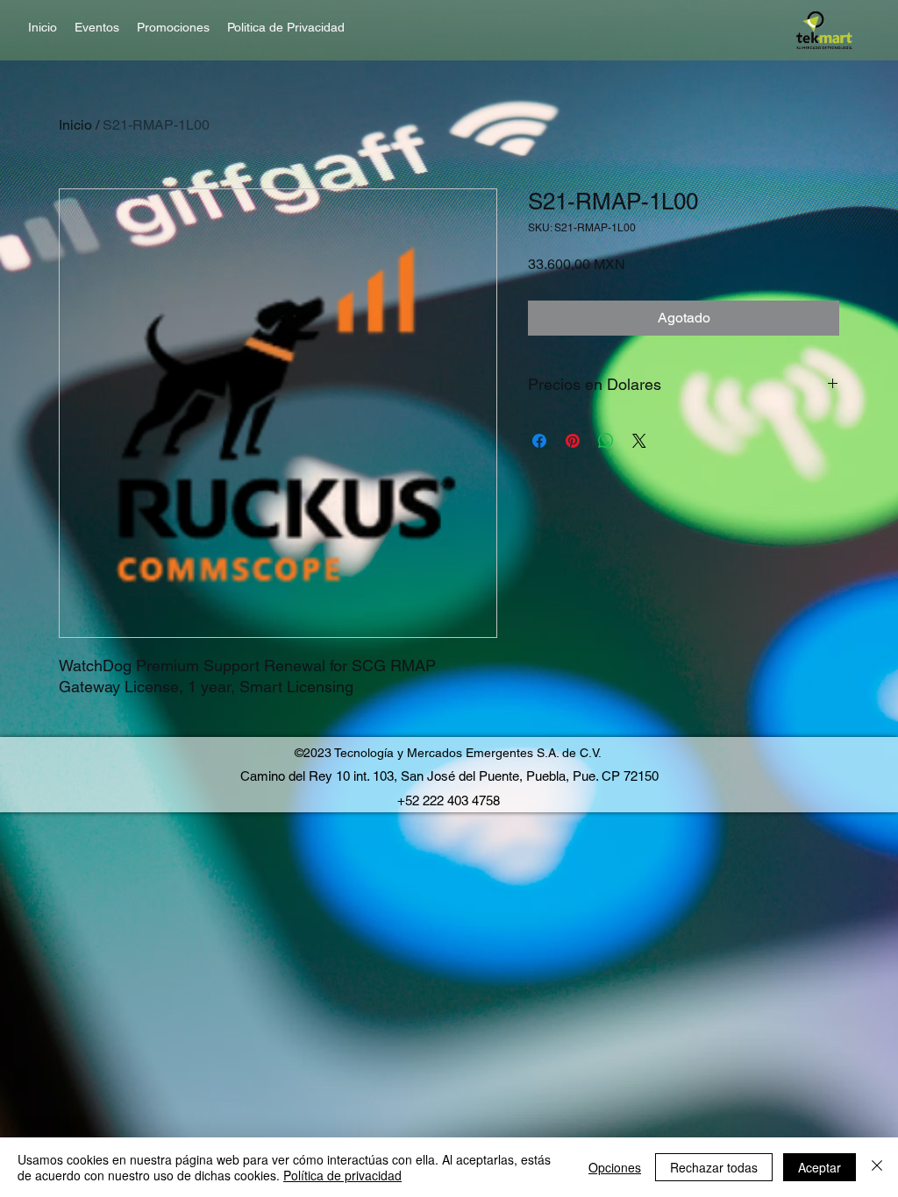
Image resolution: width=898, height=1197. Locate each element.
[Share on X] (639, 440)
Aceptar (819, 1167)
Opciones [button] (614, 1167)
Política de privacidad (342, 1175)
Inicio (75, 125)
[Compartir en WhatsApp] (605, 440)
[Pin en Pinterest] (572, 440)
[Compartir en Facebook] (539, 440)
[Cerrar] (876, 1167)
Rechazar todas (714, 1167)
